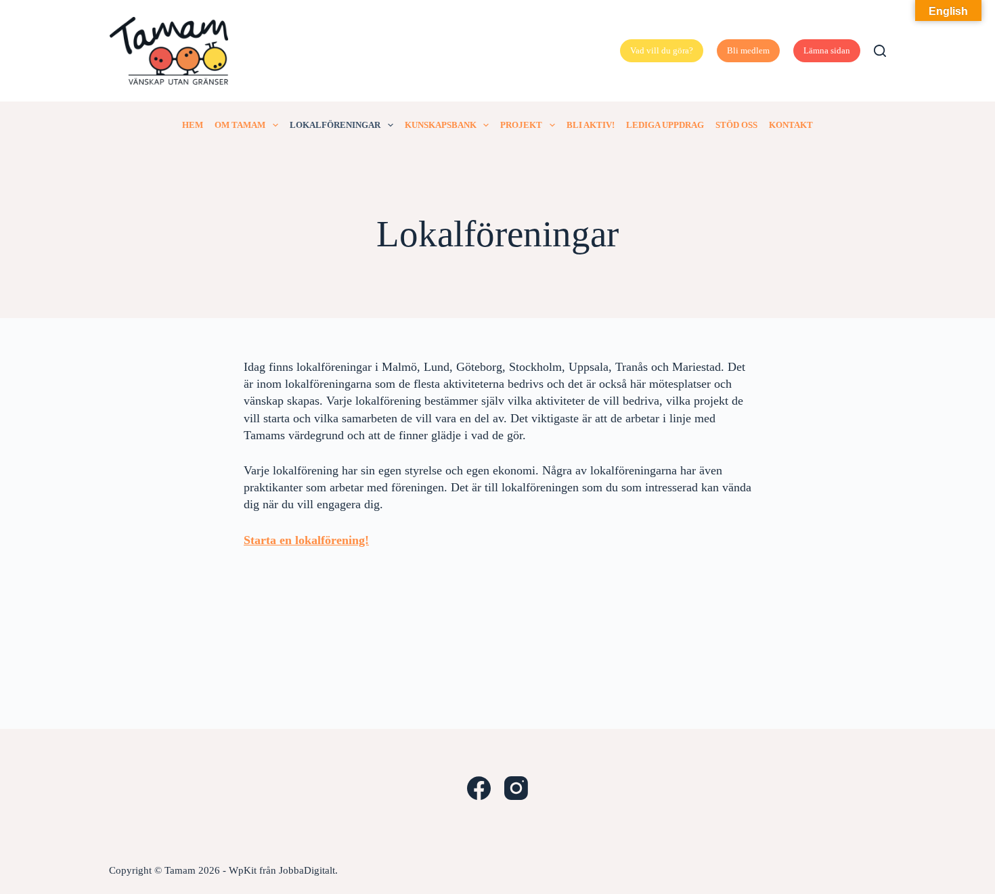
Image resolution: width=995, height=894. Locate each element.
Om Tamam (240, 125)
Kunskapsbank (441, 125)
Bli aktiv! (591, 125)
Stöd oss (736, 125)
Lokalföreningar (335, 125)
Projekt (521, 125)
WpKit (243, 870)
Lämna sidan (826, 50)
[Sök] (880, 51)
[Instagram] (516, 788)
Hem (192, 125)
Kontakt (791, 125)
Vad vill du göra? (661, 50)
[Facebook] (479, 788)
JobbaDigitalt (307, 870)
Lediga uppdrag (665, 125)
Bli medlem (748, 50)
